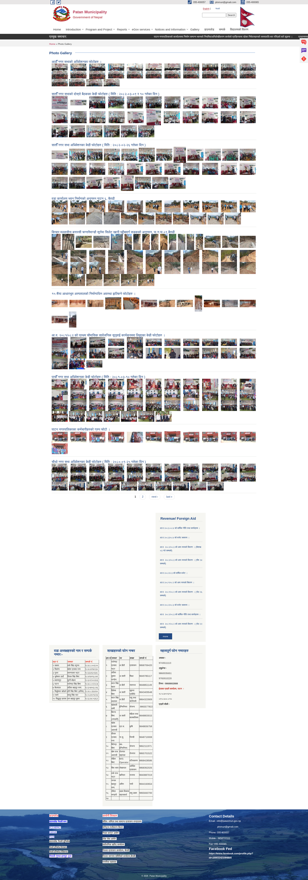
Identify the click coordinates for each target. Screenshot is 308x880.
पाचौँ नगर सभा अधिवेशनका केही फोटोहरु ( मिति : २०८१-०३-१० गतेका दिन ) (98, 377)
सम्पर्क (222, 29)
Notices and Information (170, 29)
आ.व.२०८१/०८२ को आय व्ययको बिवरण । (177, 582)
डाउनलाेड (209, 29)
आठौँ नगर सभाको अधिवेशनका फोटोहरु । (77, 62)
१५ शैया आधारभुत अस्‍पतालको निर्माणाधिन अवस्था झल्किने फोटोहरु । (94, 293)
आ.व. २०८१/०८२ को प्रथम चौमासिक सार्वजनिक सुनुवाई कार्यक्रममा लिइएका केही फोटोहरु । (108, 335)
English (206, 9)
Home (57, 29)
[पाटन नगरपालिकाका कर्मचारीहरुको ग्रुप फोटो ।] (60, 437)
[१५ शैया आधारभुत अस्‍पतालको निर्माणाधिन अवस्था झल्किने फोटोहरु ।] (60, 303)
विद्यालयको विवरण (239, 29)
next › (155, 496)
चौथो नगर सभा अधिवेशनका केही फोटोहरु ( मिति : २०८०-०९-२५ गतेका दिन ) (99, 462)
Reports (122, 29)
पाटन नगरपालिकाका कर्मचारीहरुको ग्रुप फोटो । (81, 429)
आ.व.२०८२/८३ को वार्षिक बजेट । (174, 573)
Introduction (73, 29)
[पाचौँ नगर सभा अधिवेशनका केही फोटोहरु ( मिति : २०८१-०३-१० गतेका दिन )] (60, 383)
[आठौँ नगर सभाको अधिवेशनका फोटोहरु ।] (60, 66)
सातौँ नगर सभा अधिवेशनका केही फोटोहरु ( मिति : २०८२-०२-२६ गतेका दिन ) (99, 145)
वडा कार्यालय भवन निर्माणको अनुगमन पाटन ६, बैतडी (83, 198)
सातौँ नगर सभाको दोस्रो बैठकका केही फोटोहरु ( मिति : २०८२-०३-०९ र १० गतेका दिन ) (105, 94)
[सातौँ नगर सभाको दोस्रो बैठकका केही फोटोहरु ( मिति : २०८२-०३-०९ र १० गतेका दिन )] (60, 102)
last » (169, 496)
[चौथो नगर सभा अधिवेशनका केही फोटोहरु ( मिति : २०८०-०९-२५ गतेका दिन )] (60, 467)
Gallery (194, 29)
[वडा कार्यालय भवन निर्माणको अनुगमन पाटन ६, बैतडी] (60, 206)
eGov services (141, 29)
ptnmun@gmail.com (227, 826)
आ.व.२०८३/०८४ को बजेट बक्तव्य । (174, 537)
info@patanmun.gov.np (229, 821)
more (165, 636)
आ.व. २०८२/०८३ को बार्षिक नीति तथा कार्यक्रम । (180, 614)
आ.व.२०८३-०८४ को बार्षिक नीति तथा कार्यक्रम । (180, 528)
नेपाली (217, 9)
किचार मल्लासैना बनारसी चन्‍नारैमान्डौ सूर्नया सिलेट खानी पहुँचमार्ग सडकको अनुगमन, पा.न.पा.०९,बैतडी (113, 232)
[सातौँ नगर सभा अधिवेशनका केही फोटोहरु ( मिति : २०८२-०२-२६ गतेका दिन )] (60, 154)
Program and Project (99, 29)
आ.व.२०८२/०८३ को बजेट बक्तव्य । (174, 605)
